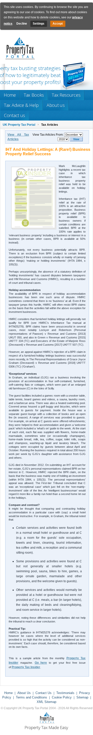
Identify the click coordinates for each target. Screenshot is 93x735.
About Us (24, 693)
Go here (41, 662)
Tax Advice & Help (21, 105)
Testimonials (65, 693)
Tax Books (34, 95)
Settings (38, 23)
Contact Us (43, 693)
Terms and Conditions (31, 697)
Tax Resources (66, 95)
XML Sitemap (46, 702)
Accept (58, 23)
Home (10, 95)
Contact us (14, 115)
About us (56, 105)
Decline (21, 23)
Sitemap (82, 697)
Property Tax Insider (26, 667)
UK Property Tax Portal (19, 124)
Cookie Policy (62, 697)
